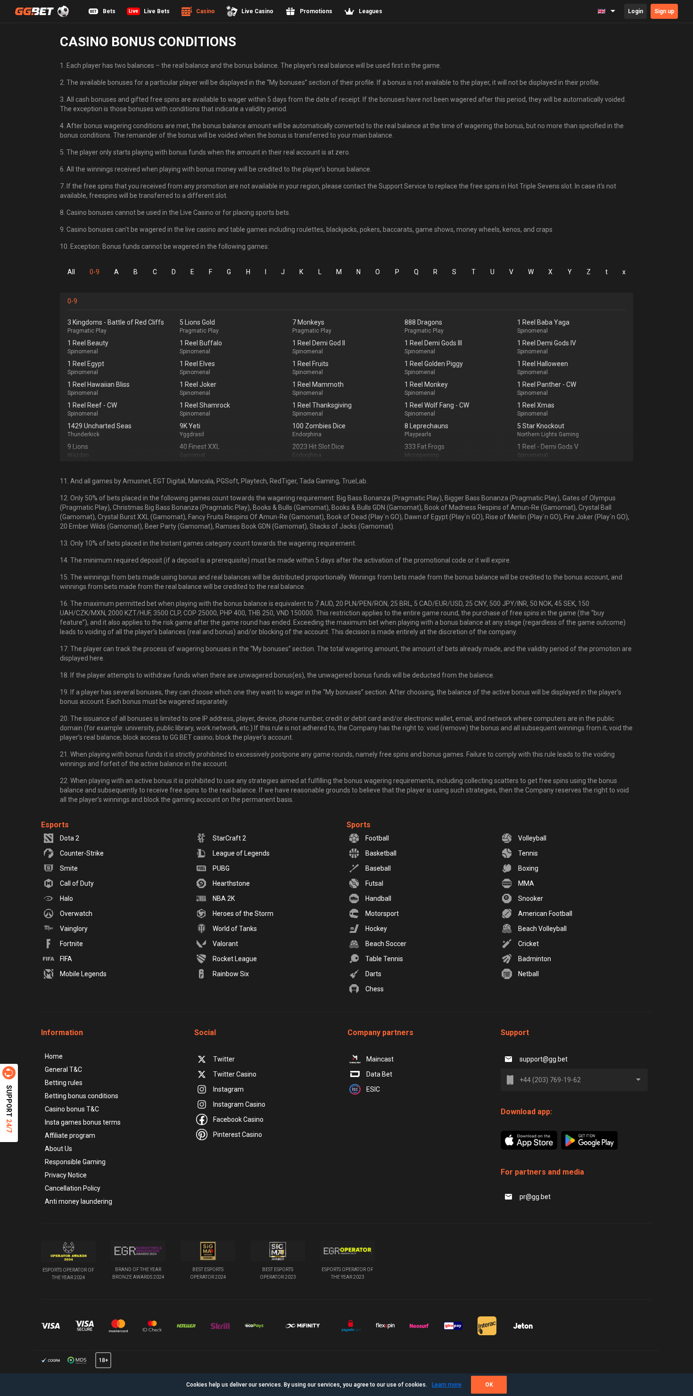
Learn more (447, 1384)
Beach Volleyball (542, 928)
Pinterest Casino (237, 1134)
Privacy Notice (66, 1175)
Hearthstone (231, 883)
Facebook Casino (238, 1119)
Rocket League (235, 959)
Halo (66, 898)
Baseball (378, 868)
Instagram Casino (239, 1104)
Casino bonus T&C (72, 1109)
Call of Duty (77, 883)
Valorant (225, 943)
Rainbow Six (231, 974)
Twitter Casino (234, 1074)
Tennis (528, 853)
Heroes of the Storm (243, 913)
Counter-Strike (82, 853)
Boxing (528, 868)
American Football (545, 913)
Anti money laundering (78, 1201)
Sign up (664, 11)
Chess (374, 989)
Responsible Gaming (75, 1162)
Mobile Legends (83, 974)
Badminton (534, 959)
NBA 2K (224, 898)
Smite (69, 868)
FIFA (66, 959)
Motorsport (382, 913)
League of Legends (241, 853)
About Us (58, 1148)
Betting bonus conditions (81, 1096)
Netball (528, 974)
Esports (55, 824)
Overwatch (76, 913)
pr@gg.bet (535, 1196)
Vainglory (74, 928)
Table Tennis (384, 959)
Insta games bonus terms (83, 1122)
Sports (358, 824)
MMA (526, 883)
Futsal (374, 883)
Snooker (530, 898)
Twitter (224, 1059)
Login (635, 11)
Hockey (376, 928)
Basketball (380, 853)
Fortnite (71, 943)
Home (54, 1056)
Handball (378, 898)
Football (377, 838)
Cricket (528, 943)
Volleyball (532, 838)
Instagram (228, 1089)
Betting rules (63, 1082)
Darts (373, 974)
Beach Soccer (385, 943)
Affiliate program (70, 1135)
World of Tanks (235, 928)
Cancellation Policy (72, 1188)
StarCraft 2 (229, 838)
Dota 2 (69, 838)
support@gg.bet (544, 1059)
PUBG (221, 868)
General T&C (63, 1069)
